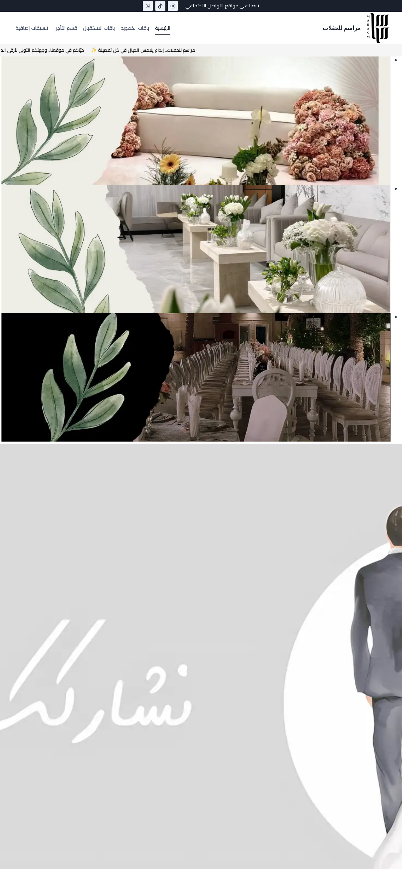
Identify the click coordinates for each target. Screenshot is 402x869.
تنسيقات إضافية (32, 28)
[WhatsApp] (148, 6)
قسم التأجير (65, 28)
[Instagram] (173, 6)
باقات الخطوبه (135, 28)
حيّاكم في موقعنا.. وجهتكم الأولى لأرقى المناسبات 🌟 (61, 50)
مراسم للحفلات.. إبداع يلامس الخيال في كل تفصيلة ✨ (172, 50)
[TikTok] (160, 6)
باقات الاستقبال (99, 28)
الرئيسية (162, 28)
